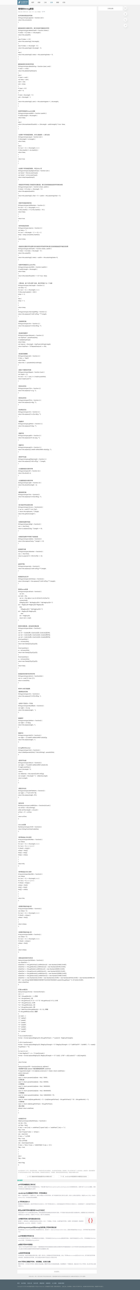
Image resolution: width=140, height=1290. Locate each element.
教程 (57, 2)
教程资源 (42, 1283)
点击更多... (57, 1271)
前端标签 (48, 1283)
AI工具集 (54, 1283)
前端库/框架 (61, 1283)
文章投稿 (110, 8)
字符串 (39, 11)
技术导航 (23, 1283)
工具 (45, 2)
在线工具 (29, 1283)
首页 (32, 2)
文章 (51, 2)
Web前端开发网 (30, 1286)
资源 (39, 2)
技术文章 (36, 1283)
